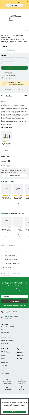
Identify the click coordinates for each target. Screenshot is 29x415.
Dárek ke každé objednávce (7, 340)
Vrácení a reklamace (6, 335)
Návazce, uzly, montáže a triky (4, 362)
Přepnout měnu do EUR (14, 5)
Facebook (20, 355)
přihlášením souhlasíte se (14, 305)
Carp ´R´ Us (9, 95)
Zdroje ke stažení (5, 373)
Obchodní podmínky (14, 398)
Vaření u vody (4, 365)
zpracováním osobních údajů (20, 305)
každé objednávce (12, 78)
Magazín (3, 355)
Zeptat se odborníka (14, 175)
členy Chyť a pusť (11, 49)
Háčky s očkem (9, 181)
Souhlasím (14, 411)
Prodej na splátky (5, 343)
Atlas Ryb (3, 358)
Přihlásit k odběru (14, 301)
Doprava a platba (5, 332)
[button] (27, 18)
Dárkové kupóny (5, 371)
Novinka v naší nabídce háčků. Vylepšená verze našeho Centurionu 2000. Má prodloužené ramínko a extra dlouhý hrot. (14, 41)
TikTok (20, 358)
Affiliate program (5, 368)
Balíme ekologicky (7, 337)
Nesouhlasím (14, 408)
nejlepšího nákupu (12, 75)
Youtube (20, 349)
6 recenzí (11, 33)
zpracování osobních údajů (20, 405)
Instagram (20, 352)
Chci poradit (8, 89)
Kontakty (3, 329)
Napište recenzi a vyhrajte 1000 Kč (5, 352)
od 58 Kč (10, 72)
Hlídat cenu (21, 89)
